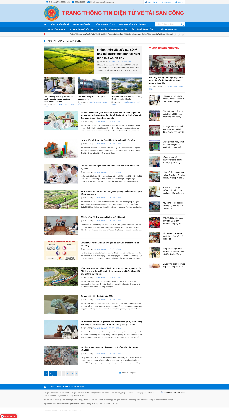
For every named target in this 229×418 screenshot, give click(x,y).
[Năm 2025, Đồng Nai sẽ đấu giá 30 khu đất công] (93, 85)
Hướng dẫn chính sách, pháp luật (112, 29)
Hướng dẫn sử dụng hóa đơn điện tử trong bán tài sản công (108, 140)
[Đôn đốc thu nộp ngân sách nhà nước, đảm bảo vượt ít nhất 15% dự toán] (61, 173)
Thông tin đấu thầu (81, 24)
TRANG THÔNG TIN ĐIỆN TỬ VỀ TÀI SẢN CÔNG (67, 387)
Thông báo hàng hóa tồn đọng (132, 24)
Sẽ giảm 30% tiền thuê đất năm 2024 (97, 296)
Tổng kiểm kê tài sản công (142, 29)
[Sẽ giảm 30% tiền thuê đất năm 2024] (61, 304)
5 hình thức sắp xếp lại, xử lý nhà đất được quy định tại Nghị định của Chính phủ (118, 53)
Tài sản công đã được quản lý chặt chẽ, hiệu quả (103, 217)
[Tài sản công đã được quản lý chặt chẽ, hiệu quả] (61, 225)
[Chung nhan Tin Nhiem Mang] (173, 392)
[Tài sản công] (45, 24)
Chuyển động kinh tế (56, 29)
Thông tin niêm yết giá (105, 24)
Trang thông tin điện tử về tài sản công (123, 13)
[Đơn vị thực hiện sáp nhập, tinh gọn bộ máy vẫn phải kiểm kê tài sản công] (61, 250)
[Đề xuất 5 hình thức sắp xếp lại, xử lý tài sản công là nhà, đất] (127, 85)
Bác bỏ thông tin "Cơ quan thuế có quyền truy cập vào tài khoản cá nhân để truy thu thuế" (58, 99)
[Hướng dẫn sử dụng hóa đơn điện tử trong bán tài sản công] (61, 148)
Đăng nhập (167, 2)
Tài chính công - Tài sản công (81, 29)
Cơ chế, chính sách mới (167, 29)
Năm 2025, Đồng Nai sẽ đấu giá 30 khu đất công (91, 98)
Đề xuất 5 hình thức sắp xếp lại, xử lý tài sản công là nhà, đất (127, 98)
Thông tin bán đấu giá (59, 24)
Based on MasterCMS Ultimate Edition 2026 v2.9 (62, 410)
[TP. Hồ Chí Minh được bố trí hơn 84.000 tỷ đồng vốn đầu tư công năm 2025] (61, 355)
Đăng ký (180, 2)
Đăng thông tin (153, 2)
